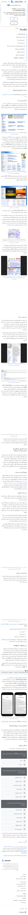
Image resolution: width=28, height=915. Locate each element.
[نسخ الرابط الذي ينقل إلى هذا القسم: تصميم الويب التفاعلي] (15, 573)
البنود (26, 908)
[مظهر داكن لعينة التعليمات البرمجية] (25, 671)
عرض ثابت (9, 94)
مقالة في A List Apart (8, 624)
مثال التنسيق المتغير (21, 434)
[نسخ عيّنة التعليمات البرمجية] (27, 671)
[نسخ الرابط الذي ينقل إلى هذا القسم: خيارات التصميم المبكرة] (11, 90)
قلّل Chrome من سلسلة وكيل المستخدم (15, 483)
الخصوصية (22, 908)
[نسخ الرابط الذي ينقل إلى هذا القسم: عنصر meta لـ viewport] (12, 646)
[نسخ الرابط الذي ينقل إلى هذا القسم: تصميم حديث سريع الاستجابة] (8, 726)
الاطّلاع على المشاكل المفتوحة (21, 878)
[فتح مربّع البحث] (9, 1)
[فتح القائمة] (25, 1)
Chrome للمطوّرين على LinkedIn (19, 900)
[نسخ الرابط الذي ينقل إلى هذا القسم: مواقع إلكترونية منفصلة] (14, 472)
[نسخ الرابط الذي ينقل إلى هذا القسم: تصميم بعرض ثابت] (16, 100)
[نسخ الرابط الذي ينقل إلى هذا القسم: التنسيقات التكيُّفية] (16, 493)
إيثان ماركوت (16, 624)
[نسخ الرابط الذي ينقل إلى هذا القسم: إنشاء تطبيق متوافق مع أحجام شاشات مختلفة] (12, 451)
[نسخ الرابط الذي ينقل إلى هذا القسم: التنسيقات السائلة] (17, 317)
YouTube (24, 898)
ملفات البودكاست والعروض (21, 890)
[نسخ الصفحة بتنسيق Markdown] (17, 28)
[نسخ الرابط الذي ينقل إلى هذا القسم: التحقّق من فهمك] (17, 745)
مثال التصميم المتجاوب (20, 619)
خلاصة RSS (24, 902)
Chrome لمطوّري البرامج (21, 884)
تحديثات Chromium (22, 886)
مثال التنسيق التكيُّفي (21, 567)
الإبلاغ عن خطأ (23, 876)
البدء (14, 23)
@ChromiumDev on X (21, 896)
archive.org (12, 134)
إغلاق (14, 19)
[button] (14, 761)
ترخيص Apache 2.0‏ (23, 849)
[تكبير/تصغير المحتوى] (17, 34)
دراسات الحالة (23, 888)
